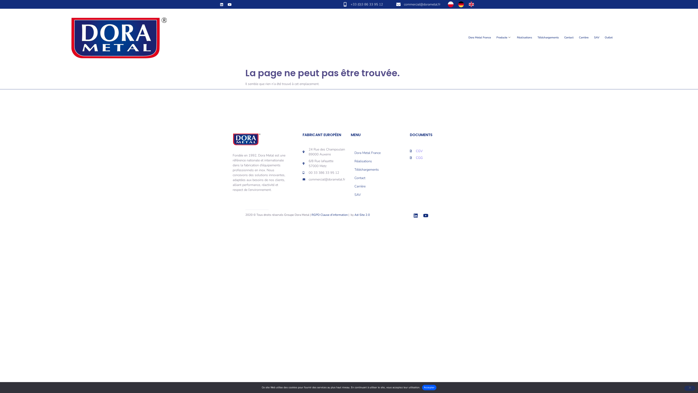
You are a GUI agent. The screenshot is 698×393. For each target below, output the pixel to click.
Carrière (584, 37)
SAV (596, 37)
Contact (568, 37)
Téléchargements (548, 37)
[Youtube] (229, 4)
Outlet (609, 37)
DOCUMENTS (421, 134)
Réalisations (524, 37)
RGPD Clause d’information (330, 215)
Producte (501, 37)
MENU (356, 134)
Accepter (429, 387)
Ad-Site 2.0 (362, 215)
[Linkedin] (221, 4)
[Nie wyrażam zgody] (689, 388)
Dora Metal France (479, 37)
